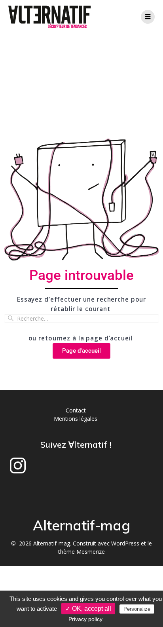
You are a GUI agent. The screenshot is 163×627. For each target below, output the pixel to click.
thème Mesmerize (81, 551)
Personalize (136, 609)
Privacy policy (85, 619)
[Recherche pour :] (81, 318)
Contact (76, 410)
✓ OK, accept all (88, 608)
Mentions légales (75, 418)
